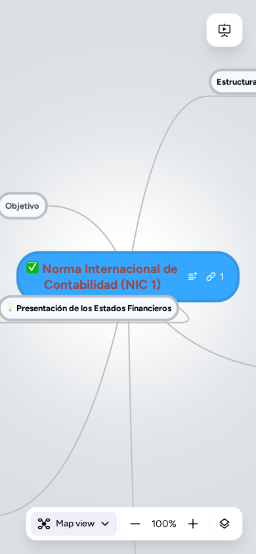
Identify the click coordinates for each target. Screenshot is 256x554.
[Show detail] (224, 524)
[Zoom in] (193, 524)
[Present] (224, 30)
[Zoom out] (135, 524)
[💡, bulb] (10, 308)
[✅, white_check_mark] (32, 269)
